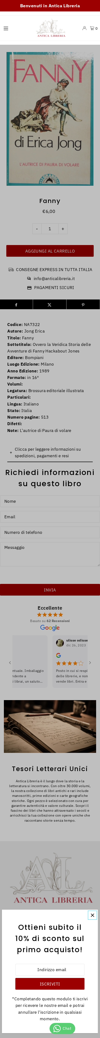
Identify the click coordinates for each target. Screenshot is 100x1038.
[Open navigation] (15, 28)
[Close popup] (92, 915)
